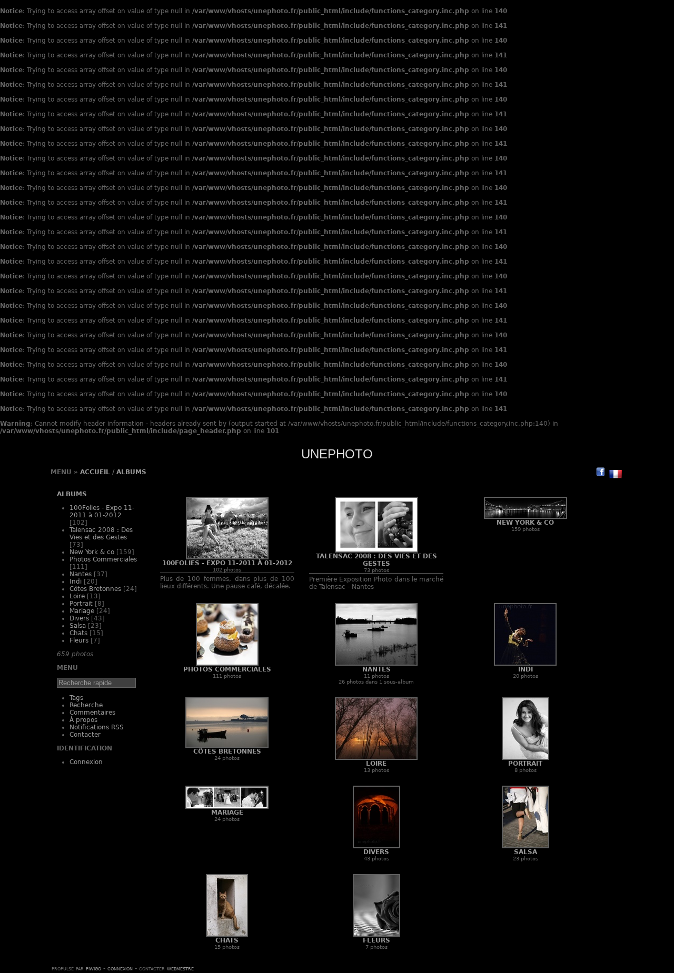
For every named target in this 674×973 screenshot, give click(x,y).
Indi (76, 581)
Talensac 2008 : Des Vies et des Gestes (101, 533)
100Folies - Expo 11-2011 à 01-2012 (102, 511)
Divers (79, 618)
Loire (77, 596)
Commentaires (92, 712)
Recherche (86, 705)
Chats (78, 633)
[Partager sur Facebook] (600, 471)
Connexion (86, 762)
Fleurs (79, 640)
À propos (83, 720)
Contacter (85, 734)
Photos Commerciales (103, 559)
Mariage (82, 611)
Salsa (78, 625)
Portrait (81, 603)
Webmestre (180, 968)
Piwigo (93, 968)
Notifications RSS (97, 727)
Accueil (95, 472)
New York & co (92, 552)
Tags (76, 697)
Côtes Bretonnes (95, 589)
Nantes (81, 574)
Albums (131, 472)
